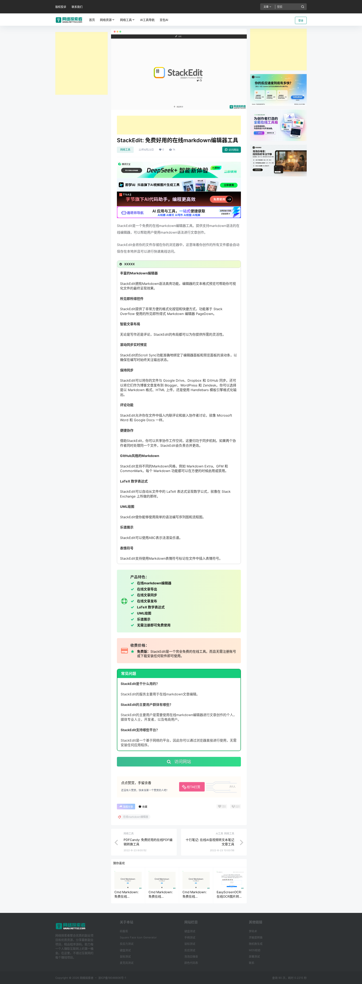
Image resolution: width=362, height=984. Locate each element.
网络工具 (126, 20)
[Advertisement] (81, 63)
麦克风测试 (126, 962)
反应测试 (189, 950)
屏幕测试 (254, 956)
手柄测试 (189, 937)
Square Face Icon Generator (138, 937)
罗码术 (253, 931)
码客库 (124, 931)
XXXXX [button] (129, 264)
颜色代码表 (191, 962)
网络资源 (106, 20)
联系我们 (77, 6)
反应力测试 (126, 943)
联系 (251, 962)
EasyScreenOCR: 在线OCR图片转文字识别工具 (229, 896)
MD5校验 (254, 950)
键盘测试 (125, 950)
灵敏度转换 (255, 937)
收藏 (144, 806)
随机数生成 (255, 943)
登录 (300, 20)
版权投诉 (60, 6)
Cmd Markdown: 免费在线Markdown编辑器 (126, 896)
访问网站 (234, 149)
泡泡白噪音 (191, 956)
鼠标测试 (125, 956)
